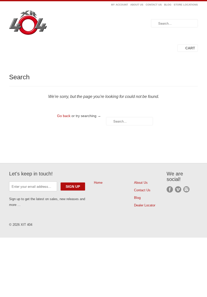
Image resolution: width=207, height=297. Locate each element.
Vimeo (178, 189)
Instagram (186, 189)
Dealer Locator (144, 205)
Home (98, 182)
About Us (136, 4)
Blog (167, 4)
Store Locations (186, 4)
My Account (119, 4)
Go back (63, 116)
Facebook (170, 189)
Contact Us (154, 4)
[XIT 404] (39, 23)
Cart (190, 48)
